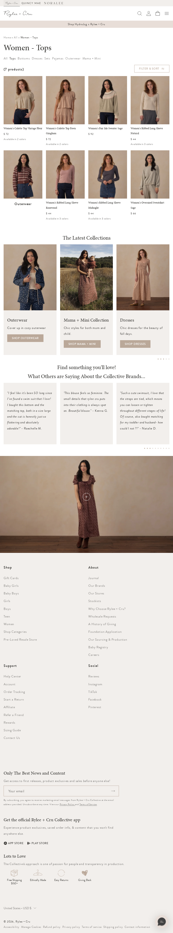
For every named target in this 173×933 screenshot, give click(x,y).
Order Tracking (14, 691)
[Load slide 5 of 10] (155, 448)
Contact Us (12, 737)
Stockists (94, 600)
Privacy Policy (67, 804)
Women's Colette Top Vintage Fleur (23, 128)
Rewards (9, 722)
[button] (166, 13)
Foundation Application (105, 631)
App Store (15, 843)
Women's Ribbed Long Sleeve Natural (147, 131)
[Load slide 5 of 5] (169, 359)
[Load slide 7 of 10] (160, 448)
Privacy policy (71, 927)
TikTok (92, 691)
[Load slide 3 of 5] (163, 359)
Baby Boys (11, 593)
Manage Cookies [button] (31, 927)
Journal (93, 578)
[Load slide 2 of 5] (160, 359)
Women (9, 624)
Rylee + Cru (23, 921)
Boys (7, 608)
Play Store (40, 843)
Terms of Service (88, 804)
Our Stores (96, 593)
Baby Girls (11, 585)
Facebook (95, 699)
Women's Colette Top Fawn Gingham (61, 131)
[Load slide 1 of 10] (144, 448)
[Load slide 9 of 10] (166, 448)
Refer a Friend (14, 714)
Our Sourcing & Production (107, 639)
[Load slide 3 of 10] (150, 448)
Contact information (137, 927)
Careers (93, 654)
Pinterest (94, 707)
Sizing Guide (12, 730)
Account (10, 684)
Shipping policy (113, 927)
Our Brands (96, 585)
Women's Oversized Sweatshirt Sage (147, 205)
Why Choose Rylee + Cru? (107, 608)
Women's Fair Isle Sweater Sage (105, 128)
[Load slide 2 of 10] (147, 448)
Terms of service (91, 927)
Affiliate (9, 707)
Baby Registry (98, 647)
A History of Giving (102, 624)
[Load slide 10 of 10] (169, 448)
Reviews (93, 676)
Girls (7, 600)
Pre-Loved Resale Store (20, 639)
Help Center (12, 676)
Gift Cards (11, 578)
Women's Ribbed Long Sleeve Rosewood (62, 205)
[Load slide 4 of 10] (152, 448)
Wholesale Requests (102, 616)
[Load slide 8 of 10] (163, 448)
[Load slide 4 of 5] (166, 359)
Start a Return (14, 699)
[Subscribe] (113, 791)
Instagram (95, 684)
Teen (7, 616)
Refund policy (52, 927)
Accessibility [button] (11, 927)
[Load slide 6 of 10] (158, 448)
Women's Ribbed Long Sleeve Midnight (104, 205)
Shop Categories (15, 631)
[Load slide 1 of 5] (158, 359)
